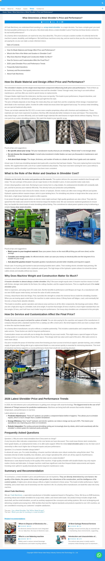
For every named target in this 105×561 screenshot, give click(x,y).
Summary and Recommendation (18, 70)
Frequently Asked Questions (17, 67)
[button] (99, 555)
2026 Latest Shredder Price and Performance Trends (26, 63)
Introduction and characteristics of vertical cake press (81, 537)
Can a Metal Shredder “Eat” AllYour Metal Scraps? (28, 510)
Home (5, 12)
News (9, 12)
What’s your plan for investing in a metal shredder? (28, 512)
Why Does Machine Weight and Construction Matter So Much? (29, 57)
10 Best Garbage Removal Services (82, 524)
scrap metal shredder (52, 27)
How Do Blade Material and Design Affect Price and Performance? (31, 50)
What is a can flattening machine (31, 536)
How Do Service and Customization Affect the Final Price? (28, 60)
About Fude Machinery (15, 74)
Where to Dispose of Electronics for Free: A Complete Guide (32, 524)
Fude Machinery (16, 495)
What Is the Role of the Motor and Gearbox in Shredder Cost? (29, 53)
